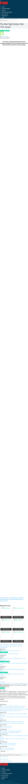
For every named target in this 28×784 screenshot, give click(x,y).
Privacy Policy (5, 759)
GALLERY (7, 30)
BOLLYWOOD (5, 14)
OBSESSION (5, 15)
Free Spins (2, 681)
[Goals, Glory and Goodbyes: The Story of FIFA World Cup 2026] (14, 715)
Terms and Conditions (7, 761)
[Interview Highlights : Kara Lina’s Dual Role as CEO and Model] (14, 737)
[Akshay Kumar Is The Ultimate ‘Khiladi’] (14, 650)
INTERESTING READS (7, 12)
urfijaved (21, 597)
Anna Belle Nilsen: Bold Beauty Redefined (10, 732)
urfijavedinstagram (4, 599)
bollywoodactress (4, 597)
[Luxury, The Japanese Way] (7, 748)
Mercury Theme (4, 756)
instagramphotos (14, 597)
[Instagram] (0, 0)
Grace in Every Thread (5, 727)
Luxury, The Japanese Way (6, 749)
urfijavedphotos (4, 601)
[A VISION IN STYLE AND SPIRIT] (8, 743)
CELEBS (3, 10)
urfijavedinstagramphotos (16, 599)
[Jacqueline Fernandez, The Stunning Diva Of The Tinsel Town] (14, 659)
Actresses (2, 30)
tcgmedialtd (4, 36)
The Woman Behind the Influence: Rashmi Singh (11, 723)
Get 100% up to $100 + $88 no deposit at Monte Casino (13, 683)
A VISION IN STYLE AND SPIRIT (8, 745)
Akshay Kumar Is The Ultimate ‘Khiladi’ (9, 653)
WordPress (24, 755)
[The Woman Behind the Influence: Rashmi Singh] (12, 721)
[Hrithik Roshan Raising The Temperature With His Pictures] (14, 670)
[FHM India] (4, 4)
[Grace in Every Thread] (6, 726)
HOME (3, 6)
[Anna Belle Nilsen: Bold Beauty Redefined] (10, 731)
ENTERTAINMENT (6, 8)
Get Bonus (2, 688)
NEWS (3, 17)
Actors (1, 652)
